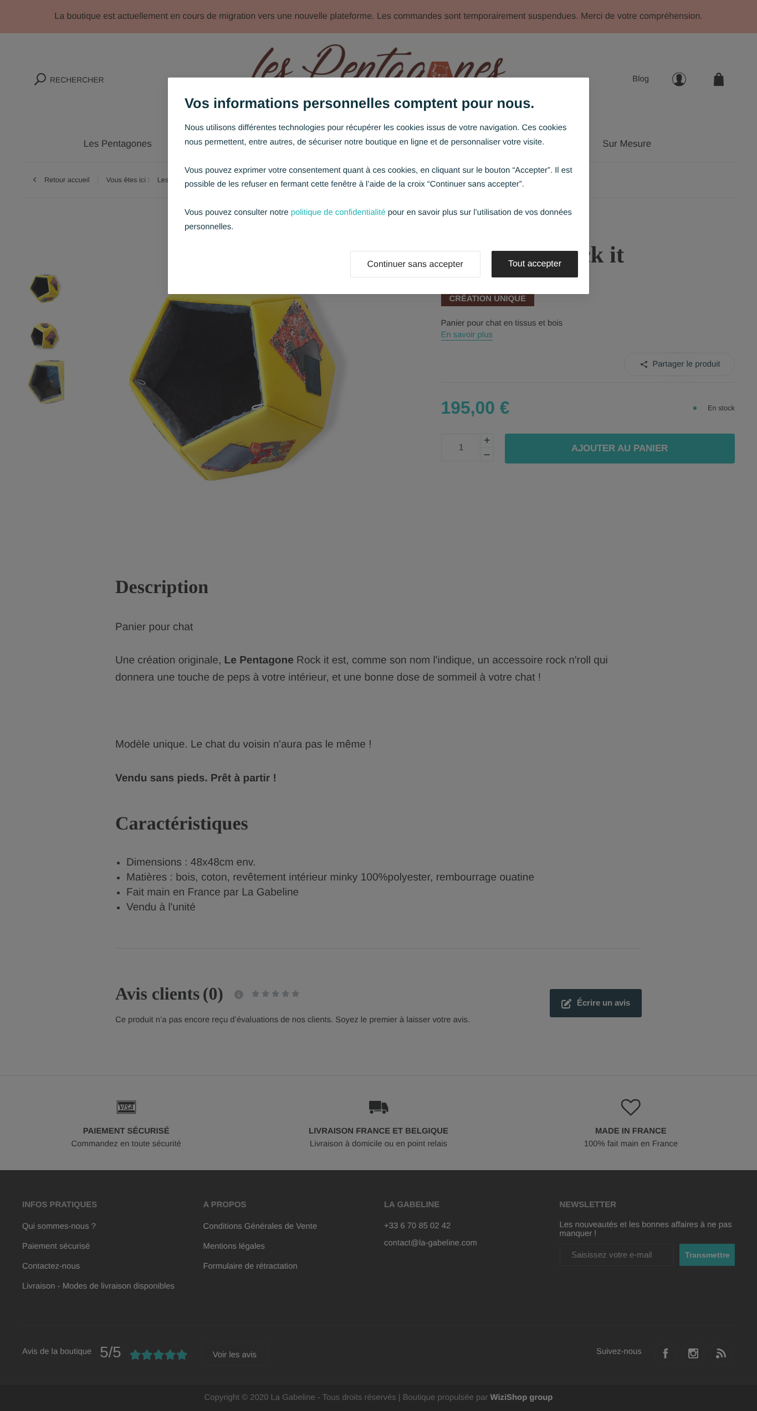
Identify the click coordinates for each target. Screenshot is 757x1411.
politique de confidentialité (338, 212)
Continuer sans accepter (415, 264)
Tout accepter (534, 264)
